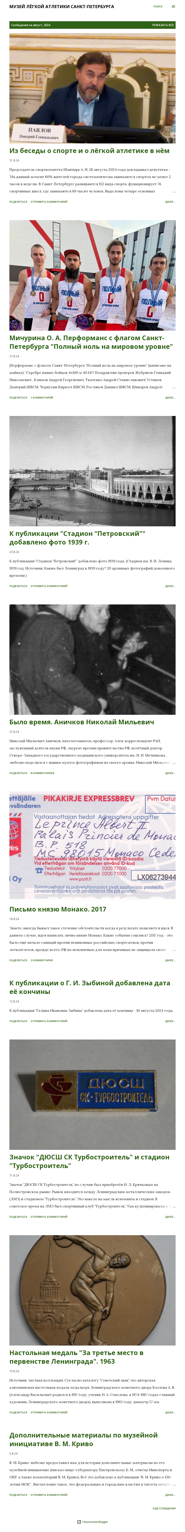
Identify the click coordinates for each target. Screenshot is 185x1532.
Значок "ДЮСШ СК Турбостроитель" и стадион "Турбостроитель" (89, 1161)
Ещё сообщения (164, 1508)
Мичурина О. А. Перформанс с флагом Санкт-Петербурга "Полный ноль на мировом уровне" (91, 342)
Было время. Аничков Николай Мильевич (81, 721)
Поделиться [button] (18, 201)
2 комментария (42, 960)
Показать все (163, 25)
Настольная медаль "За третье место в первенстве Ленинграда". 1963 (76, 1357)
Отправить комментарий (49, 201)
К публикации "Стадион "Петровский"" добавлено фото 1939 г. (77, 537)
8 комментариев (42, 773)
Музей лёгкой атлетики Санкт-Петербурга (61, 6)
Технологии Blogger (94, 1522)
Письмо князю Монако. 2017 (57, 909)
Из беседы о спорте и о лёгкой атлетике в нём (89, 150)
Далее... (170, 201)
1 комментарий (42, 397)
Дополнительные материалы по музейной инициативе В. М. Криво (83, 1439)
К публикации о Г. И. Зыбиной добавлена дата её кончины (89, 987)
